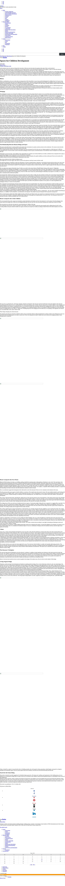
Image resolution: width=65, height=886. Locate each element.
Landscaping (7, 28)
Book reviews (8, 37)
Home (1, 56)
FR (3, 3)
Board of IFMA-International (11, 13)
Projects (6, 26)
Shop (4, 45)
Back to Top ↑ (3, 878)
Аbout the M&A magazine (10, 12)
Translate (9, 876)
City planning (8, 27)
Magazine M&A (6, 21)
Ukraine (6, 19)
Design (6, 30)
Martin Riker (2, 64)
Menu (1, 8)
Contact (4, 46)
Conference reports (9, 36)
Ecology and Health (9, 33)
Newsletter (5, 870)
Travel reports (8, 35)
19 (41, 859)
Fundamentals (8, 22)
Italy (6, 18)
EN (3, 1)
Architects (7, 25)
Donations (5, 871)
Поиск (62, 54)
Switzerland (7, 43)
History (6, 24)
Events (4, 38)
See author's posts (3, 827)
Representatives (8, 14)
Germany (7, 16)
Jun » (34, 864)
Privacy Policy (5, 867)
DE (3, 2)
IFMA (4, 10)
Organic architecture (9, 11)
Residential (7, 849)
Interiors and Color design (10, 29)
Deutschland (7, 40)
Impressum (5, 866)
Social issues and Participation (11, 34)
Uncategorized (5, 851)
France (6, 17)
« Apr (31, 864)
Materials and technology (10, 32)
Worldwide (7, 20)
